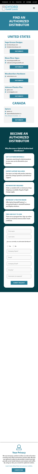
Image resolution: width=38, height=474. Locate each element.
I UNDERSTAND (18, 470)
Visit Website (19, 51)
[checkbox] (11, 246)
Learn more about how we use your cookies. (19, 466)
